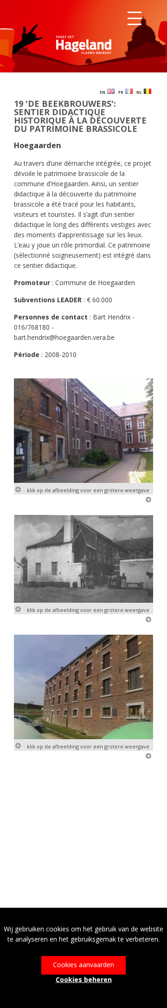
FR (121, 92)
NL (140, 92)
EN (103, 92)
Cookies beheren (84, 979)
